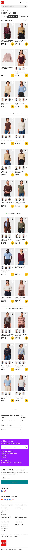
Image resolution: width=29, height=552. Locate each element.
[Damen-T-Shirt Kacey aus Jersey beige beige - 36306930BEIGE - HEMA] (20, 136)
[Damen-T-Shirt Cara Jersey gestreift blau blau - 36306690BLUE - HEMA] (6, 331)
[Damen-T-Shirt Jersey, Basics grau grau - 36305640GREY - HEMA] (16, 199)
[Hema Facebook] (2, 491)
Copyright (3, 536)
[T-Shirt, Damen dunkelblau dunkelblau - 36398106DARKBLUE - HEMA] (9, 99)
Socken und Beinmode (6, 425)
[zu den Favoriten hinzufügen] (12, 24)
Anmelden (14, 482)
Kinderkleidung (4, 509)
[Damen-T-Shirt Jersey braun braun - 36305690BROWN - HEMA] (6, 99)
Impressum (9, 536)
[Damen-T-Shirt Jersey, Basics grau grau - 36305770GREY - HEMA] (16, 236)
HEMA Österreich (19, 524)
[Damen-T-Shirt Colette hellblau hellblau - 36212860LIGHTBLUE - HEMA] (2, 393)
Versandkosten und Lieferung (9, 453)
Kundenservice (4, 528)
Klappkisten (3, 514)
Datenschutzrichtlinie (14, 534)
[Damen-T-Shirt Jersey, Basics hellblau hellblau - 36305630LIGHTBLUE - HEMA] (2, 267)
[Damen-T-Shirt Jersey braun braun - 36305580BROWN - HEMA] (2, 136)
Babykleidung (4, 507)
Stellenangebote (5, 522)
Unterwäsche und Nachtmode (8, 420)
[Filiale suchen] (26, 447)
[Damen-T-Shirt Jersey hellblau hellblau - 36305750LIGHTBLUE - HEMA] (16, 99)
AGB (21, 534)
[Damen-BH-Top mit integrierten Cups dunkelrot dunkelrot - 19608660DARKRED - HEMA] (16, 68)
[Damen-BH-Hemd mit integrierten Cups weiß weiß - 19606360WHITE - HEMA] (23, 68)
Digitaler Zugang (5, 534)
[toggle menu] (26, 2)
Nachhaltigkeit (4, 524)
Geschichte (3, 519)
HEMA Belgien (18, 521)
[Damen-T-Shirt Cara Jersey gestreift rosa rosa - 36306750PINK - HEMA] (16, 331)
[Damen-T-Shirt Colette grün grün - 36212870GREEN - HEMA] (9, 393)
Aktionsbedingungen (5, 526)
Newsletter (17, 507)
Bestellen (4, 457)
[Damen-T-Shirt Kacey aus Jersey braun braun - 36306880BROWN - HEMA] (23, 136)
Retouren (4, 455)
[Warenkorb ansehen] (23, 2)
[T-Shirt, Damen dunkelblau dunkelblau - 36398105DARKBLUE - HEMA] (9, 136)
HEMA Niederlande (19, 519)
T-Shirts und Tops (12, 16)
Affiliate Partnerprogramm (20, 509)
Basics (3, 16)
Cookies (25, 534)
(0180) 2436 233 (5, 462)
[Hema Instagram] (5, 491)
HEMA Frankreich (19, 522)
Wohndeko (3, 510)
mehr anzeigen (23, 416)
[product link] (7, 31)
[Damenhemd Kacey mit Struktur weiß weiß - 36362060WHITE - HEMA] (16, 136)
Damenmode (5, 10)
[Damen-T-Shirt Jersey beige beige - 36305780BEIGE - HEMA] (2, 99)
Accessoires (4, 429)
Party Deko (3, 512)
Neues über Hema (5, 521)
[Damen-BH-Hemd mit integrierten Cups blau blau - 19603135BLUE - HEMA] (20, 68)
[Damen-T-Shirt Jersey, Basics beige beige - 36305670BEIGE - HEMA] (6, 136)
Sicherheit (3, 530)
